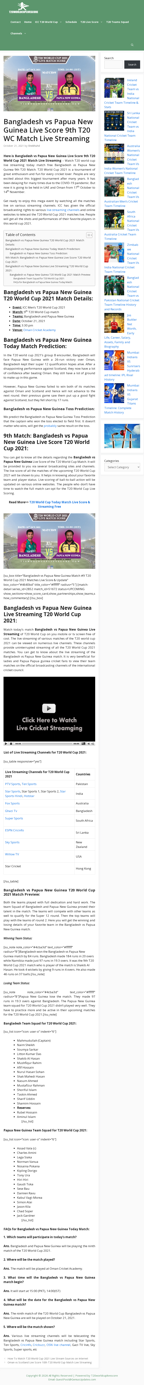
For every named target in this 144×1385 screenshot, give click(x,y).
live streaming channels (63, 210)
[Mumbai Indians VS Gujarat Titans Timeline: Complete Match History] (114, 393)
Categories (111, 461)
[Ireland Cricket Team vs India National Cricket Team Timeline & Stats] (114, 88)
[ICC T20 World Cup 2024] (24, 8)
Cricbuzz (39, 1345)
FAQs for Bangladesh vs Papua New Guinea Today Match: (43, 282)
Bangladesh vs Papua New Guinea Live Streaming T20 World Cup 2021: (46, 268)
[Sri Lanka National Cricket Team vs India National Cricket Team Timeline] (114, 121)
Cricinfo (26, 1345)
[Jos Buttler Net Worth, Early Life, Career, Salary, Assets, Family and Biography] (114, 323)
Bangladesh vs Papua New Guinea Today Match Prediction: (42, 249)
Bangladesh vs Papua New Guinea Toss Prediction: (39, 253)
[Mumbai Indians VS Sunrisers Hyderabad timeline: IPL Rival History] (114, 360)
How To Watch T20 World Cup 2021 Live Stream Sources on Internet (48, 1358)
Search (109, 58)
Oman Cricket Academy (39, 330)
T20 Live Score (89, 22)
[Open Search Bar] (132, 45)
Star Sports (12, 791)
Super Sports (14, 818)
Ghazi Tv (11, 811)
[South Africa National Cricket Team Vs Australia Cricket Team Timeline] (114, 220)
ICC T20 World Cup (46, 22)
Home (28, 22)
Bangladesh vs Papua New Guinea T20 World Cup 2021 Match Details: (44, 242)
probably (50, 426)
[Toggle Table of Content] (87, 235)
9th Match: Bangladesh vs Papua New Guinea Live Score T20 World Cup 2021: (48, 260)
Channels (16, 33)
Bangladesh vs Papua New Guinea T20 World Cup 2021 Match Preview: (50, 274)
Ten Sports (29, 784)
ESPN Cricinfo (14, 830)
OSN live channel (58, 1345)
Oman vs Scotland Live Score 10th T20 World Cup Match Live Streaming (50, 1362)
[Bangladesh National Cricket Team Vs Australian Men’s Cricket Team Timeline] (114, 187)
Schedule (71, 22)
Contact (16, 22)
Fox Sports (12, 803)
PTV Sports (12, 784)
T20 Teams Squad (117, 22)
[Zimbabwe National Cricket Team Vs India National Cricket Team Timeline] (114, 253)
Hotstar (29, 796)
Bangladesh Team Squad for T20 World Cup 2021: (39, 278)
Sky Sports (12, 842)
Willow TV (12, 854)
